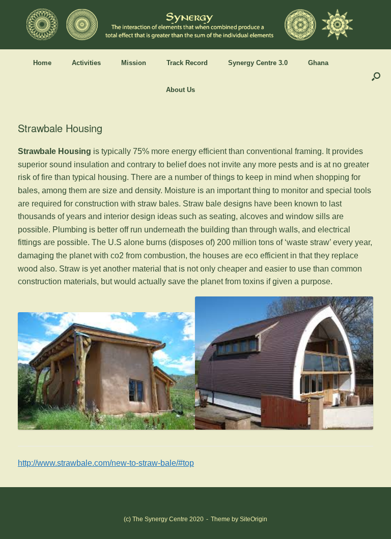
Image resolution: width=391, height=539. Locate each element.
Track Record (187, 63)
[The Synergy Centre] (189, 25)
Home (42, 63)
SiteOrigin (253, 519)
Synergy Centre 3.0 (258, 63)
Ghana (318, 63)
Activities (86, 63)
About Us (180, 90)
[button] (376, 76)
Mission (133, 63)
